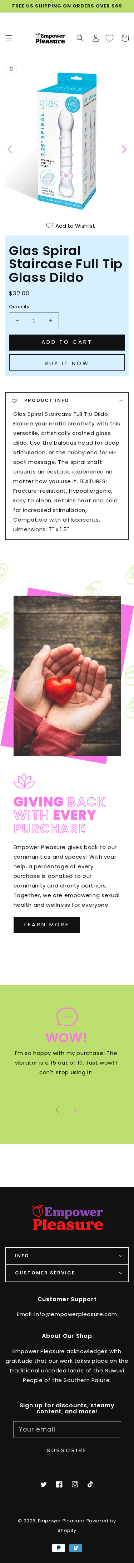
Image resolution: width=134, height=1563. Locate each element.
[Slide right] (75, 1110)
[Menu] (9, 38)
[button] (80, 38)
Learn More (46, 924)
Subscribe (67, 1450)
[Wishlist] (109, 38)
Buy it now (67, 363)
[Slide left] (10, 148)
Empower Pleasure (61, 1521)
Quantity (19, 306)
